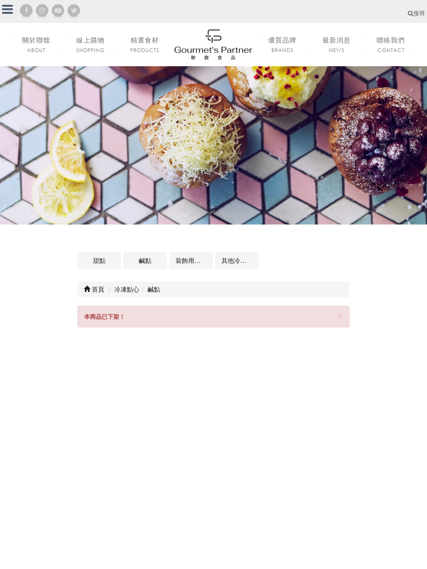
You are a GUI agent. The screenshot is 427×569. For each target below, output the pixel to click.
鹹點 (145, 260)
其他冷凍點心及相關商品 (240, 260)
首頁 (97, 289)
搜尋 (419, 13)
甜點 (99, 260)
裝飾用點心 (191, 260)
